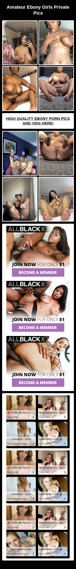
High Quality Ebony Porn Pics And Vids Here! (38, 121)
